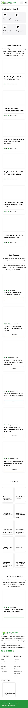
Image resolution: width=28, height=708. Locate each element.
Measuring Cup (8, 19)
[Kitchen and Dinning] (5, 27)
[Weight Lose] (18, 27)
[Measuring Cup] (5, 15)
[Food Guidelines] (17, 15)
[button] (21, 3)
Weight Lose (20, 31)
